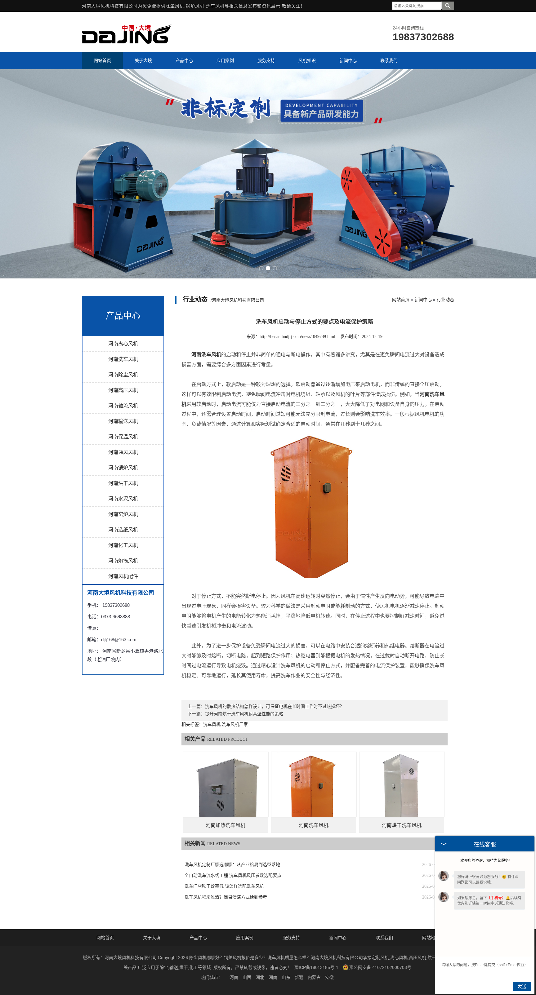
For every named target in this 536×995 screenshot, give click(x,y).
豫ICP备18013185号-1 (316, 967)
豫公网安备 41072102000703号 (380, 967)
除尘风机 (175, 5)
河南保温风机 (123, 436)
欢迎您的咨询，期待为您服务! (485, 861)
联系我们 (384, 937)
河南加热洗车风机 (225, 825)
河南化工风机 (123, 545)
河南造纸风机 (123, 529)
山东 (286, 977)
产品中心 (198, 937)
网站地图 (431, 937)
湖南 (273, 977)
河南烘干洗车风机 (402, 825)
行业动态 (445, 299)
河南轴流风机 (123, 405)
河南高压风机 (123, 390)
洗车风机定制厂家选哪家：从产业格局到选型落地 (232, 864)
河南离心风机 (123, 343)
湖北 (260, 977)
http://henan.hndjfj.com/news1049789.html (297, 336)
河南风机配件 (123, 576)
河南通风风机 (123, 452)
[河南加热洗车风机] (225, 794)
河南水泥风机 (123, 498)
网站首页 (400, 299)
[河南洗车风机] (313, 794)
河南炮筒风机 (123, 560)
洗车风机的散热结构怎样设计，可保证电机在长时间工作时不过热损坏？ (274, 706)
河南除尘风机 (123, 374)
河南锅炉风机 (123, 467)
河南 (234, 977)
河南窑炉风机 (123, 514)
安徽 (329, 977)
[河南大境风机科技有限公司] (127, 46)
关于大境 (151, 937)
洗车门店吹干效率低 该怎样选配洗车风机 (224, 886)
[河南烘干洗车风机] (402, 794)
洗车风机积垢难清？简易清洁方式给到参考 (226, 897)
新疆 (299, 977)
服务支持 (291, 937)
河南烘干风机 (123, 483)
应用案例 (244, 937)
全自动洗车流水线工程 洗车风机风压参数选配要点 (233, 875)
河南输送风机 (123, 421)
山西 (247, 977)
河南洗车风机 (123, 359)
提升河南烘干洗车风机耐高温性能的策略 (244, 714)
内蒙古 (314, 977)
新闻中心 (423, 299)
